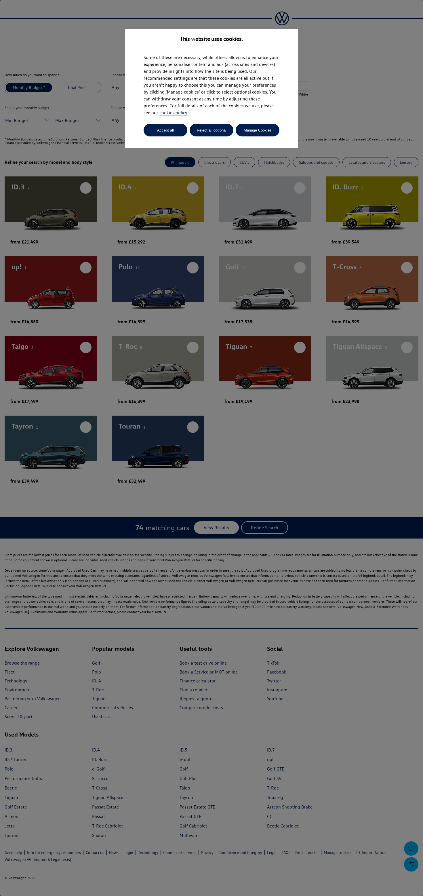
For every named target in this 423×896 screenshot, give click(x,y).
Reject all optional (211, 130)
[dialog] (211, 448)
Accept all (165, 130)
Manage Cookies (258, 130)
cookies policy (173, 112)
